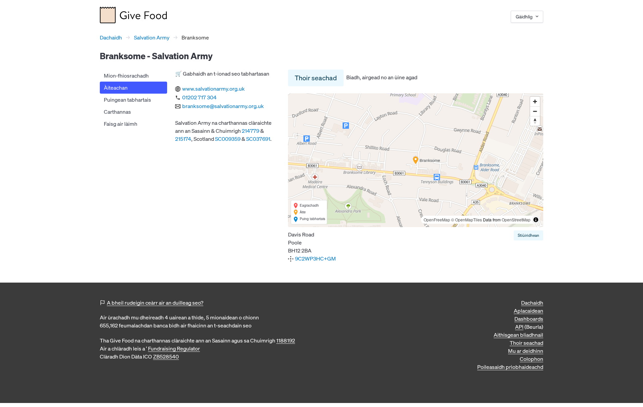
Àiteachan (116, 87)
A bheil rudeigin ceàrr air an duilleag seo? (155, 302)
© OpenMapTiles (466, 219)
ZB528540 (166, 356)
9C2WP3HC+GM (315, 258)
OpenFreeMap (437, 219)
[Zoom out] (535, 111)
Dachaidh (111, 37)
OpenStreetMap (516, 219)
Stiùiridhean (528, 235)
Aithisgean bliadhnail (518, 334)
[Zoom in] (535, 101)
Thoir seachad (316, 77)
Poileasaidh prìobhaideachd (510, 367)
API (519, 326)
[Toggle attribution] (536, 220)
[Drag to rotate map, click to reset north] (535, 121)
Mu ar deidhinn (525, 350)
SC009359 (227, 138)
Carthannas (117, 111)
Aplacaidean (528, 310)
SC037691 (258, 138)
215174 (183, 138)
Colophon (531, 359)
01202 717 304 (199, 97)
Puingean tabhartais (127, 99)
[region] (415, 160)
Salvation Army (151, 37)
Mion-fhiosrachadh (126, 75)
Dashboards (528, 318)
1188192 (285, 340)
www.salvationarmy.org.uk (213, 88)
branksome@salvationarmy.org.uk (223, 106)
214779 (250, 130)
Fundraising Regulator (174, 348)
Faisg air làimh (120, 123)
